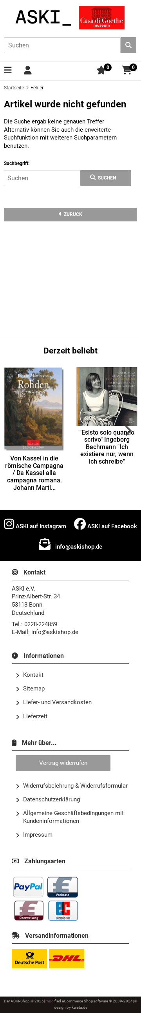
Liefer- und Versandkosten (57, 702)
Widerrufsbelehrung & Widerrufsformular (75, 785)
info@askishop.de (78, 546)
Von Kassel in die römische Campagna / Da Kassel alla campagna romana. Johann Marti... (34, 473)
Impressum (37, 834)
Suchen (106, 178)
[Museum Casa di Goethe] (102, 17)
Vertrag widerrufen (63, 763)
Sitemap (34, 688)
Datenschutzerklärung (51, 799)
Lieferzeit (35, 716)
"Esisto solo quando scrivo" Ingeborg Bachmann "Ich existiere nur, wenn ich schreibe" (107, 447)
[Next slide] (127, 430)
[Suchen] (128, 45)
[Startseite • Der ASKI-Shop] (44, 17)
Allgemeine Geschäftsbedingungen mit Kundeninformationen (73, 817)
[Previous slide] (13, 430)
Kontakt (33, 674)
